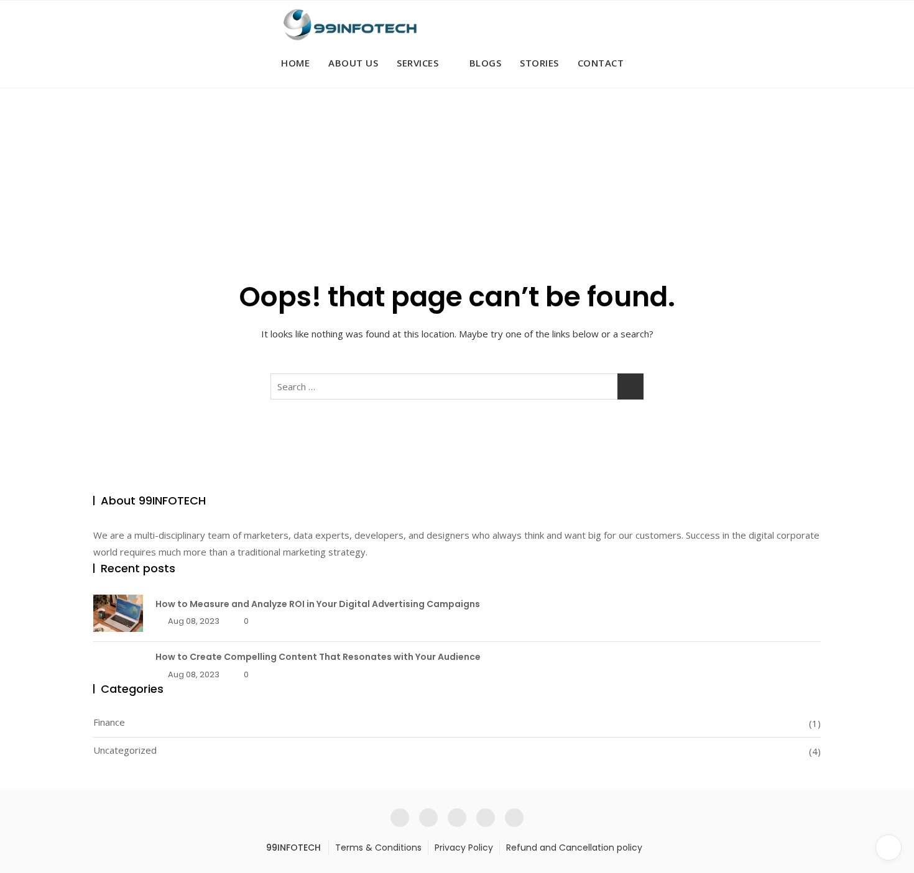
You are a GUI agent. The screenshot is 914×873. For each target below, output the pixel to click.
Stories (539, 63)
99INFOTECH (293, 847)
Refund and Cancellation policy (574, 847)
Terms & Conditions (378, 847)
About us (353, 63)
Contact (601, 63)
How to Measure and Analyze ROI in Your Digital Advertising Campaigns (317, 604)
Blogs (485, 63)
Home (295, 63)
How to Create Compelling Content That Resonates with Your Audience (318, 657)
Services (417, 63)
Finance (109, 722)
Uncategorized (125, 750)
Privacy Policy (464, 847)
